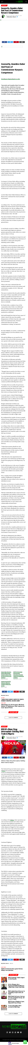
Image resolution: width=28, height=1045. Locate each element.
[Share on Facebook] (4, 42)
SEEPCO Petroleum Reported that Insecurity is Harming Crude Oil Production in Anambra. (18, 674)
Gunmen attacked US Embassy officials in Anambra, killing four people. (6, 683)
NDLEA (3, 770)
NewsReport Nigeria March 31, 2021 (10, 79)
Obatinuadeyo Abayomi (11, 16)
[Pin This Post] (16, 42)
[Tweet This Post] (10, 42)
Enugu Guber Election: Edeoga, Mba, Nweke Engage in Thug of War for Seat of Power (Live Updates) (6, 674)
